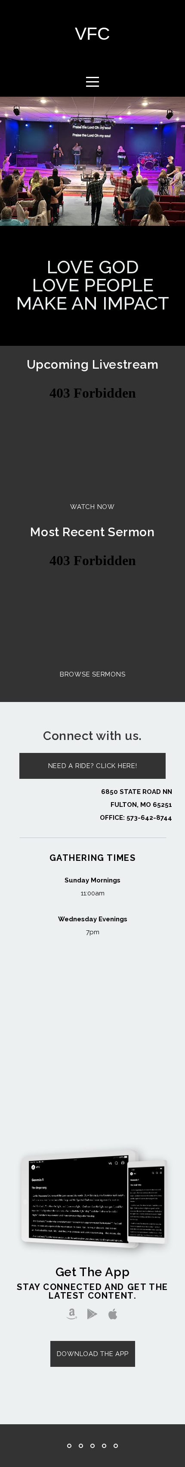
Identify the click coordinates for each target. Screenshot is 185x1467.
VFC (92, 34)
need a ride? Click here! (92, 766)
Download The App (93, 1354)
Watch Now (92, 507)
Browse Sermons (93, 674)
